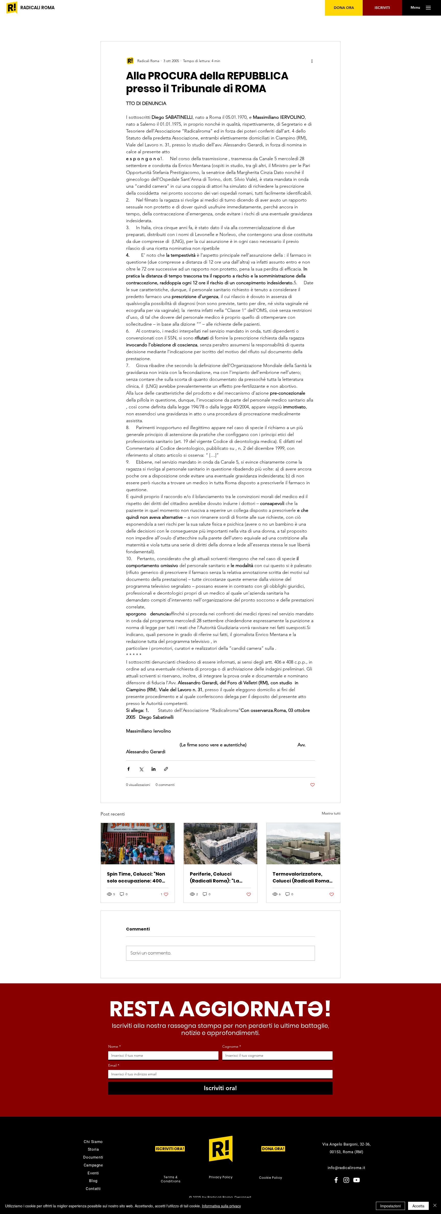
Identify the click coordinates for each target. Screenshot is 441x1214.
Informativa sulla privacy (221, 1205)
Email (113, 1065)
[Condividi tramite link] (166, 769)
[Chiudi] (435, 1206)
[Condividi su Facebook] (128, 769)
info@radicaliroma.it (346, 1167)
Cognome (231, 1046)
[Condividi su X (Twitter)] (141, 769)
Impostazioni (390, 1205)
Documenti (93, 1157)
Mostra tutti (331, 813)
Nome (114, 1046)
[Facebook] (336, 1180)
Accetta (418, 1205)
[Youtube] (356, 1180)
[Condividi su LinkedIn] (153, 769)
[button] (415, 7)
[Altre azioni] (312, 61)
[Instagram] (346, 1180)
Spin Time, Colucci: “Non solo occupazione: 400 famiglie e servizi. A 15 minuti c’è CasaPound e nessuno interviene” (136, 877)
